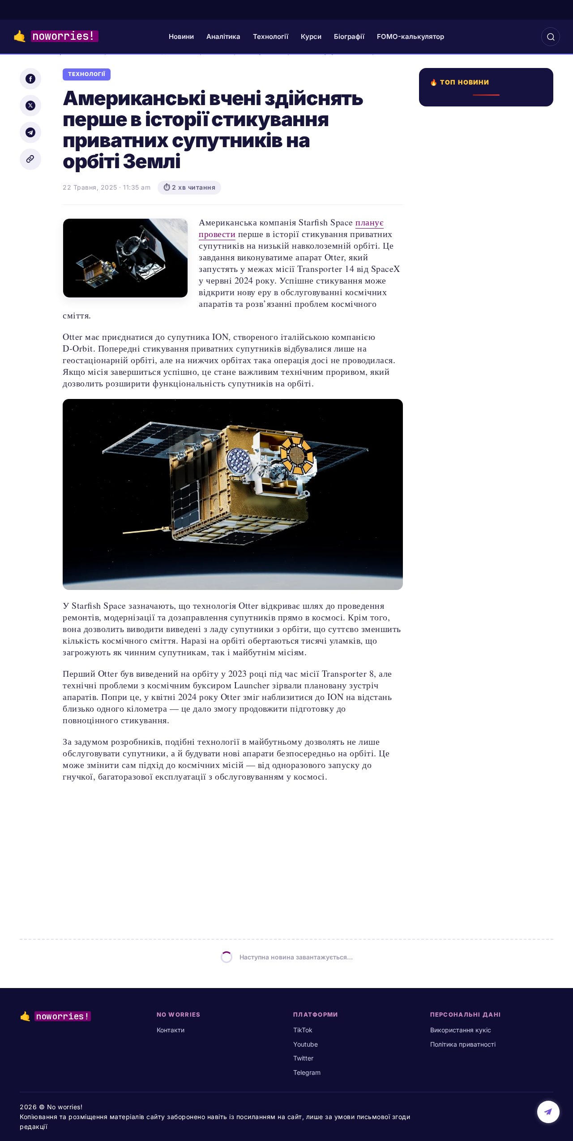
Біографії (349, 36)
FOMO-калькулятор (410, 36)
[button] (550, 36)
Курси (311, 36)
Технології (270, 36)
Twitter (303, 1058)
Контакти (170, 1030)
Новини (181, 36)
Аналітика (223, 36)
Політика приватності (463, 1044)
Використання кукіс (460, 1030)
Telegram (307, 1072)
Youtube (305, 1044)
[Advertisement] (489, 453)
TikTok (302, 1030)
